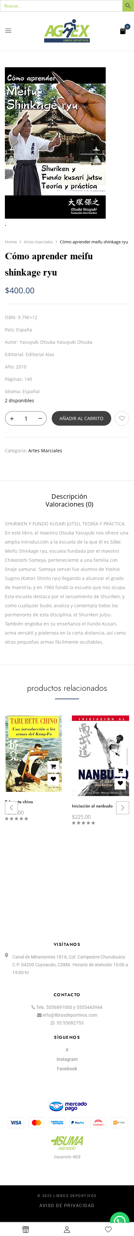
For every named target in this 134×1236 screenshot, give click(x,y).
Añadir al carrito (81, 418)
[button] (123, 31)
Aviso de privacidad (67, 1205)
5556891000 (59, 1007)
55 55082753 (70, 1022)
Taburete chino (19, 802)
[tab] (69, 496)
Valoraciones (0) (69, 504)
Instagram (67, 1059)
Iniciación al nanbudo (92, 806)
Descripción (69, 496)
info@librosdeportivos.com (70, 1015)
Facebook (67, 1068)
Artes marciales (38, 242)
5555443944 (89, 1007)
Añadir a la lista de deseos (121, 418)
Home (11, 242)
